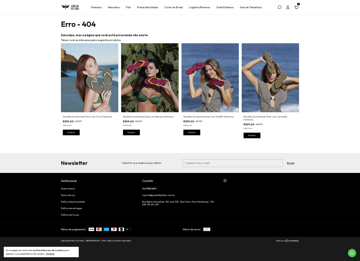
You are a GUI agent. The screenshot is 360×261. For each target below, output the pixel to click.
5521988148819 (149, 188)
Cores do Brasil (173, 7)
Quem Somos (68, 188)
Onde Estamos (225, 7)
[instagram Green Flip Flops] (225, 180)
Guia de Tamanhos (251, 7)
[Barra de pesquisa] (279, 7)
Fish (128, 7)
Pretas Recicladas (147, 7)
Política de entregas (71, 208)
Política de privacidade (73, 201)
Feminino (96, 7)
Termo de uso (68, 195)
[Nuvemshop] (287, 241)
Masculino (114, 7)
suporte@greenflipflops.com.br (158, 195)
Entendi (50, 253)
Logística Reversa (199, 7)
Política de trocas (70, 214)
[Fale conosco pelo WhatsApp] (352, 253)
